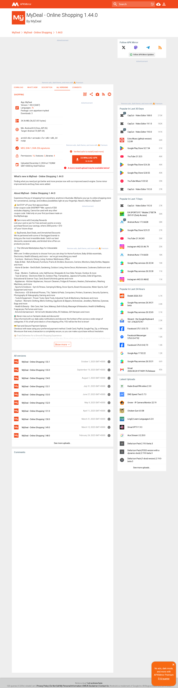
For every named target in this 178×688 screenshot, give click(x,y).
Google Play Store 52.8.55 (139, 173)
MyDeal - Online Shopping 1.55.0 (36, 370)
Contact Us (104, 686)
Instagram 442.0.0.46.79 (138, 247)
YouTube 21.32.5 (135, 156)
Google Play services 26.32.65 (140, 312)
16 (34, 156)
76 (32, 108)
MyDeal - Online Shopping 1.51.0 (36, 411)
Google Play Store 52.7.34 (139, 148)
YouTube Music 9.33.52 (138, 181)
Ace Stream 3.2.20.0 (136, 435)
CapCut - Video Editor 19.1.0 (140, 124)
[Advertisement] (62, 61)
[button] (85, 95)
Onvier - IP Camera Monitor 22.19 (142, 402)
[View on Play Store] (97, 95)
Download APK (89, 159)
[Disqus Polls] (62, 491)
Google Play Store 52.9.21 (139, 230)
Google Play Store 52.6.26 (139, 165)
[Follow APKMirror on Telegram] (148, 48)
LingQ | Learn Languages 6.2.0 (141, 419)
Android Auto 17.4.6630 (138, 255)
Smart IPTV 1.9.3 (135, 427)
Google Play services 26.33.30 (140, 271)
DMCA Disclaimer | (91, 686)
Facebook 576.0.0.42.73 (138, 345)
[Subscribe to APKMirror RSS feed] (160, 48)
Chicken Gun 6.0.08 (136, 411)
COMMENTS (76, 87)
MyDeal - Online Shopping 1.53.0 (36, 395)
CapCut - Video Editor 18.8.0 (140, 115)
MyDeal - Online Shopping (38, 32)
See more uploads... (62, 443)
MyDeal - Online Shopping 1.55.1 (36, 362)
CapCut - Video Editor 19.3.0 (140, 189)
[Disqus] (62, 563)
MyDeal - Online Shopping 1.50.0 (36, 419)
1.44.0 (59, 32)
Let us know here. (95, 683)
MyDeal (36, 21)
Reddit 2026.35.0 (135, 296)
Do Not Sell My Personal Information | (66, 686)
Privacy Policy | (43, 686)
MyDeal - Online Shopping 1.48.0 (36, 436)
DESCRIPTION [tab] (47, 87)
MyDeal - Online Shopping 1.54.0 (36, 378)
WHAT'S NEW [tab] (32, 87)
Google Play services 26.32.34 (140, 263)
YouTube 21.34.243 (136, 238)
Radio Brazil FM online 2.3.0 (139, 386)
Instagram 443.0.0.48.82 (138, 279)
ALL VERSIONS (62, 87)
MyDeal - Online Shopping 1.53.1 (36, 386)
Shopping (19, 95)
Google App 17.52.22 (137, 353)
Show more (61, 344)
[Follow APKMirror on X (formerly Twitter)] (123, 48)
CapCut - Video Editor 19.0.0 (140, 132)
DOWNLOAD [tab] (18, 87)
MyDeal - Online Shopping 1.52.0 (36, 403)
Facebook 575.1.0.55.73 (138, 329)
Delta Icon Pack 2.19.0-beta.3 (140, 443)
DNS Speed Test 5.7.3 (137, 394)
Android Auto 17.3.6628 (138, 222)
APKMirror (25, 4)
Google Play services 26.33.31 (140, 361)
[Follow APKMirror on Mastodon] (135, 48)
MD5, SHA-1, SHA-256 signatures (35, 148)
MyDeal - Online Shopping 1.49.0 (36, 427)
